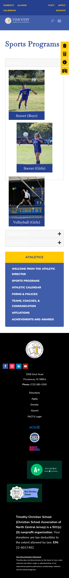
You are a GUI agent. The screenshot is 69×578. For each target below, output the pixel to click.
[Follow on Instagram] (12, 366)
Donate (61, 10)
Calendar (9, 10)
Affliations (20, 313)
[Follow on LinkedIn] (18, 366)
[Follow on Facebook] (5, 366)
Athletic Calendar (26, 287)
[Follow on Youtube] (25, 366)
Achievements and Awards (33, 319)
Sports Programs (25, 281)
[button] (34, 63)
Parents (8, 5)
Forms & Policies (25, 294)
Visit (51, 5)
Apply (62, 5)
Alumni (22, 5)
